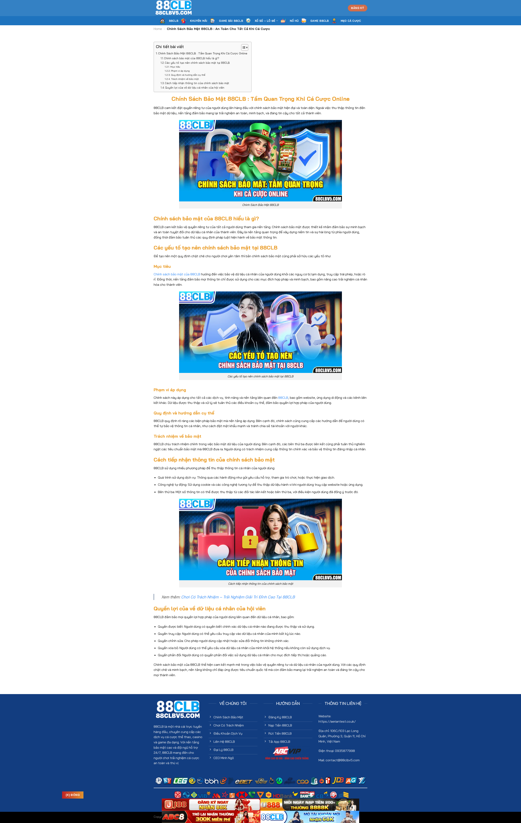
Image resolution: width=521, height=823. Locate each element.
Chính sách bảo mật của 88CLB (177, 274)
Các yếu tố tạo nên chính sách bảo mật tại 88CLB (197, 62)
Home (158, 29)
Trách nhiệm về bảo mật (185, 78)
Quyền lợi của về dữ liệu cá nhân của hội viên (194, 87)
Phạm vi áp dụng (180, 70)
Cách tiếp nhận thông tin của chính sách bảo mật (197, 83)
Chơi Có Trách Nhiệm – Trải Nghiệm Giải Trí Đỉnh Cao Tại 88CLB (238, 596)
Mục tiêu (175, 66)
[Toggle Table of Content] (242, 47)
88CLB (283, 398)
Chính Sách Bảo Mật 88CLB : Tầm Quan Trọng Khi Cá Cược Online (202, 53)
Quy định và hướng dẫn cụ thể (188, 74)
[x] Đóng (73, 795)
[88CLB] (174, 8)
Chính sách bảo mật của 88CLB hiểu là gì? (191, 58)
